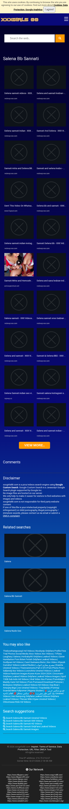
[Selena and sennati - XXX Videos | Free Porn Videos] (19, 425)
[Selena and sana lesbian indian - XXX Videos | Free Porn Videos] (51, 275)
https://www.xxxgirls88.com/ (51, 775)
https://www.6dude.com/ (17, 781)
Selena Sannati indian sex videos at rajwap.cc (26, 393)
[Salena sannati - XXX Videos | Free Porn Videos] (19, 313)
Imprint (34, 746)
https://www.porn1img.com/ (51, 792)
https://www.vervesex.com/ (17, 790)
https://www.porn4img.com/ (51, 799)
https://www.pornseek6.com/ (51, 783)
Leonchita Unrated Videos (38, 670)
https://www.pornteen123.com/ (51, 786)
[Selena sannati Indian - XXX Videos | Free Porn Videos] (19, 125)
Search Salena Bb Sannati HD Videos (23, 723)
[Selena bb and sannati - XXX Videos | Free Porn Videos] (51, 200)
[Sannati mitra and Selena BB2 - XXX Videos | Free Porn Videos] (19, 163)
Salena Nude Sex (12, 630)
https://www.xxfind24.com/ (17, 799)
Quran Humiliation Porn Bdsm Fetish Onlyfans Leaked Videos (34, 658)
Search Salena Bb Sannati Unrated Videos (26, 718)
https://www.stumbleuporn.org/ (51, 801)
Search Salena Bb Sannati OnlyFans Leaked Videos (30, 726)
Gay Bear (54, 684)
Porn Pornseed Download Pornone (45, 682)
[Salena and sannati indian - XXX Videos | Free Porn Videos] (51, 425)
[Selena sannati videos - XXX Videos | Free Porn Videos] (19, 88)
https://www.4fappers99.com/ (17, 777)
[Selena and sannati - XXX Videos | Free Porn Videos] (19, 350)
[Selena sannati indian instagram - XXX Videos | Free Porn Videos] (19, 238)
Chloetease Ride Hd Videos (17, 702)
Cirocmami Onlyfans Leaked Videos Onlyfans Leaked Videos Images (33, 675)
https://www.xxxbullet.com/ (17, 792)
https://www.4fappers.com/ (17, 775)
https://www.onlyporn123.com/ (51, 790)
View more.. (34, 445)
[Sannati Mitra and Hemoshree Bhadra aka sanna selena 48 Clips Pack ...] (19, 275)
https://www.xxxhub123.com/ (17, 794)
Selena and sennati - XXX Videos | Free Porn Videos (29, 430)
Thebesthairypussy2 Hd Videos (18, 650)
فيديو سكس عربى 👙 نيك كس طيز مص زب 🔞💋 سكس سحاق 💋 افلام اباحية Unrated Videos (33, 693)
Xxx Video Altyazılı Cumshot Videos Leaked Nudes (34, 663)
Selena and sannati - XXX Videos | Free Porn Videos (29, 355)
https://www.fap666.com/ (17, 783)
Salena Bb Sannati (13, 596)
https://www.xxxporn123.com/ (17, 796)
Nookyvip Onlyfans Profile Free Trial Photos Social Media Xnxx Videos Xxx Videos (34, 652)
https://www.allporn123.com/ (51, 788)
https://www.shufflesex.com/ (17, 788)
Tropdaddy (44, 687)
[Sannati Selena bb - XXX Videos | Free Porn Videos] (51, 238)
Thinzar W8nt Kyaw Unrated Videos (37, 699)
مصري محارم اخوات (45, 665)
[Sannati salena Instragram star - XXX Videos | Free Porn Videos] (51, 388)
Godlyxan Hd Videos (13, 662)
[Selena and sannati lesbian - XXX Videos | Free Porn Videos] (51, 88)
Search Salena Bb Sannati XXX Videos (24, 720)
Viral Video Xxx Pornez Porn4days (47, 679)
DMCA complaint (11, 515)
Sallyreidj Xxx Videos (13, 670)
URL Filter (34, 749)
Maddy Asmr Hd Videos (14, 682)
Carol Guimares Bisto (35, 662)
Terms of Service (47, 746)
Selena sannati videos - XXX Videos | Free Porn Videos (31, 93)
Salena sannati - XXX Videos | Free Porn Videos (27, 318)
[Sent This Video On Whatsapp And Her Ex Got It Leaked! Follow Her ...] (19, 200)
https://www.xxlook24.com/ (17, 801)
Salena (7, 561)
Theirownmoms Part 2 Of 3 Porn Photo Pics (41, 667)
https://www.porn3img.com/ (51, 796)
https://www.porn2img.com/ (51, 794)
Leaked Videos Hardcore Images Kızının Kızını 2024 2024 (31, 672)
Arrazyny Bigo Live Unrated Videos (20, 687)
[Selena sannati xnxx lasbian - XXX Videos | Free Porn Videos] (51, 313)
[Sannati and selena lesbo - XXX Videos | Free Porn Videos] (51, 163)
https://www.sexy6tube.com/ (51, 777)
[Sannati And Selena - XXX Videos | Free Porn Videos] (51, 125)
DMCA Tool (45, 749)
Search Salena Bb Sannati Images (22, 729)
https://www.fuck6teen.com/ (51, 779)
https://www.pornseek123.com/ (51, 781)
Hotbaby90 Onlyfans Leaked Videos (39, 656)
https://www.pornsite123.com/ (18, 786)
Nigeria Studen (35, 690)
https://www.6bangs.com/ (18, 779)
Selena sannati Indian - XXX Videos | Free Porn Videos (30, 130)
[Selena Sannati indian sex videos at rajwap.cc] (19, 388)
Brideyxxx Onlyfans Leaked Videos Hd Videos (25, 684)
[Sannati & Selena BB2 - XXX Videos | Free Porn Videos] (51, 350)
